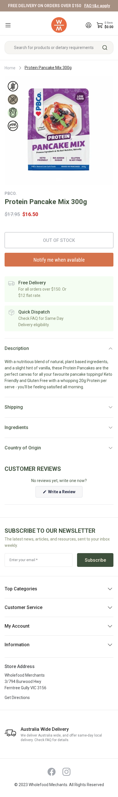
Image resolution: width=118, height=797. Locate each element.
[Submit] (107, 47)
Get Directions (17, 697)
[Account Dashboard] (88, 25)
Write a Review (64, 493)
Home (10, 68)
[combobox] (59, 47)
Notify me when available (59, 260)
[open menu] (8, 25)
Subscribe (95, 560)
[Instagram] (66, 772)
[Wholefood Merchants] (59, 25)
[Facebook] (52, 772)
